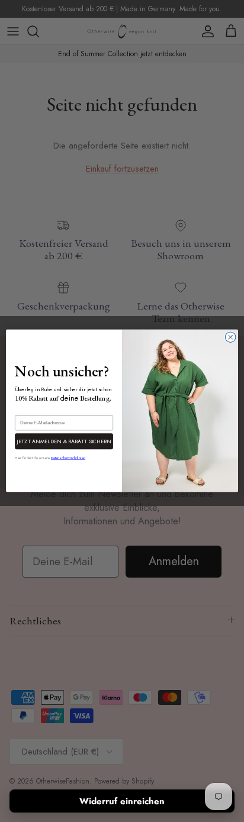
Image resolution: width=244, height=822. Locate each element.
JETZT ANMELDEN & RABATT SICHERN (64, 441)
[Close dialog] (230, 337)
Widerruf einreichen (122, 801)
